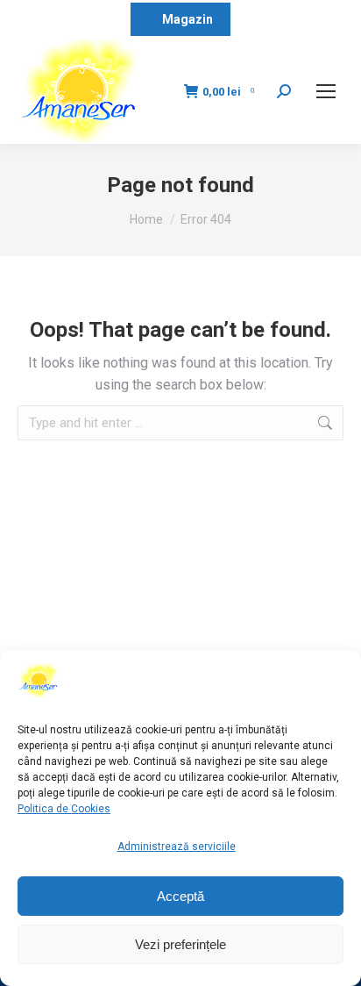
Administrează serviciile (176, 846)
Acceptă (180, 896)
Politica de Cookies (64, 809)
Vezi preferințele (180, 944)
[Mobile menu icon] (325, 91)
